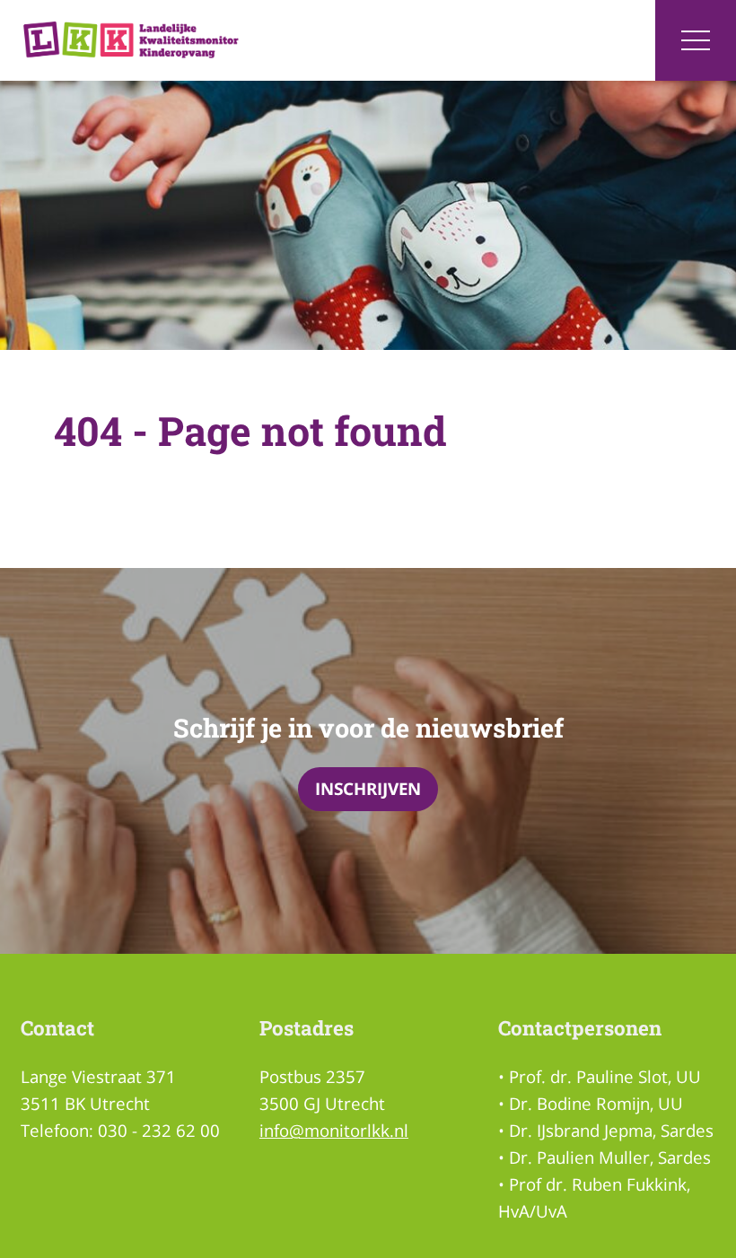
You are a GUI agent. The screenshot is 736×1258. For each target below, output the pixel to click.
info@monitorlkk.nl (333, 1130)
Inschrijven (368, 788)
